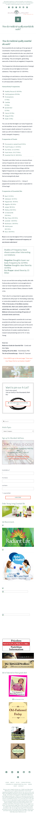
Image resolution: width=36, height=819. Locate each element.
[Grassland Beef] (3, 588)
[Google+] (16, 7)
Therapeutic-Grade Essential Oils (16, 784)
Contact (21, 786)
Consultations (25, 782)
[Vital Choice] (15, 601)
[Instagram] (23, 7)
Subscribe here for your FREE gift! (19, 403)
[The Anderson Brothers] (18, 664)
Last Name (4, 485)
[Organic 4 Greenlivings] (18, 751)
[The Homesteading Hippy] (18, 733)
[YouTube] (19, 7)
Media (30, 784)
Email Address (6, 470)
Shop (15, 786)
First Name (5, 477)
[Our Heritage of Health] (18, 712)
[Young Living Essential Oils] (18, 511)
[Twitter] (12, 7)
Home (7, 782)
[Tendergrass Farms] (3, 525)
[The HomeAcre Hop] (18, 699)
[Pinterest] (26, 7)
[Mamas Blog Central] (18, 686)
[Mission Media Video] (18, 655)
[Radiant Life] (18, 537)
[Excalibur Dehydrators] (16, 625)
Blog (17, 782)
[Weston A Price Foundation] (16, 644)
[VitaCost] (18, 566)
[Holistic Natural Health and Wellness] (18, 12)
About (13, 782)
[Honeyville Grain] (3, 549)
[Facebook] (9, 7)
